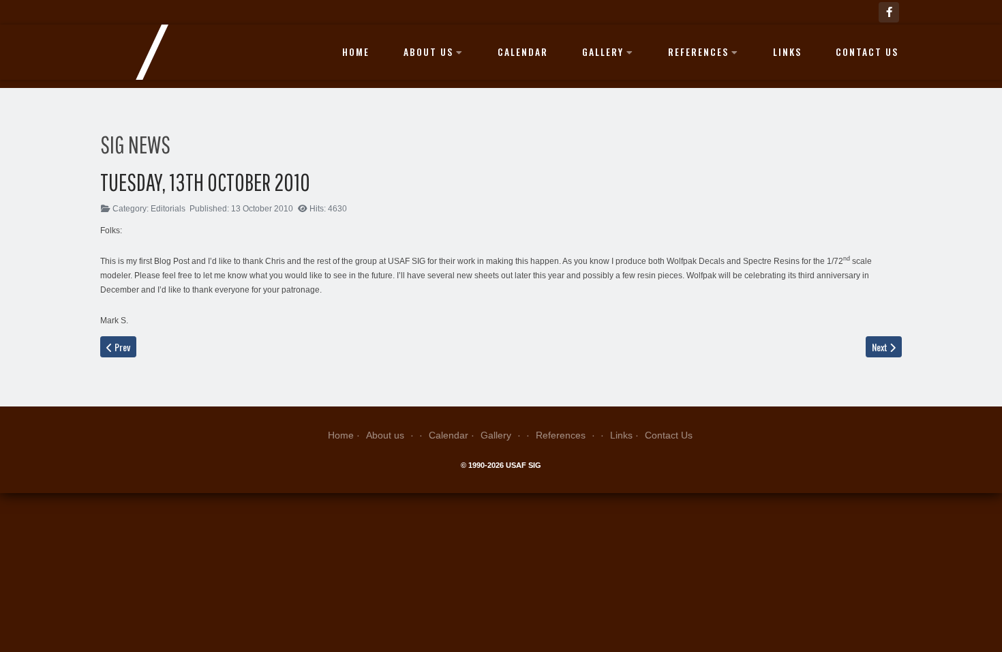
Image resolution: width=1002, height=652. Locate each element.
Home (355, 52)
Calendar (523, 52)
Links (787, 52)
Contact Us (867, 52)
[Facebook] (889, 12)
